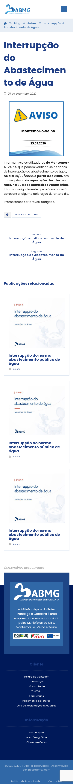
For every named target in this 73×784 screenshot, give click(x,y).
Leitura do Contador (36, 676)
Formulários (36, 696)
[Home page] (5, 23)
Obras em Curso (36, 742)
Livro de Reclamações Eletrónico (37, 705)
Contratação (36, 681)
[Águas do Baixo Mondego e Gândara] (26, 9)
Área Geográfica (36, 737)
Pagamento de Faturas (36, 701)
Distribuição (36, 732)
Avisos (17, 369)
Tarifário (36, 691)
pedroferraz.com (39, 770)
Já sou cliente (36, 686)
